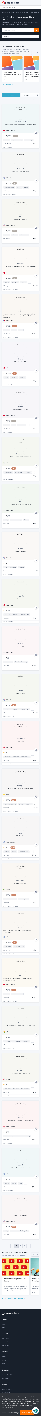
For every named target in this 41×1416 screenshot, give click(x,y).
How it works (5, 1338)
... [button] (31, 187)
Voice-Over (25, 12)
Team (3, 1327)
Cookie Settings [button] (13, 1413)
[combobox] (17, 30)
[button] (37, 3)
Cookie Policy (9, 1408)
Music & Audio (15, 12)
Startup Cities (5, 1378)
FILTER (12, 95)
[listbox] (20, 69)
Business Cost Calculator (9, 1375)
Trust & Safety (6, 1342)
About (3, 1324)
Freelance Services (7, 1389)
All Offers (7, 85)
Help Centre (5, 1345)
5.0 (8, 136)
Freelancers (5, 12)
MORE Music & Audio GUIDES (12, 1298)
